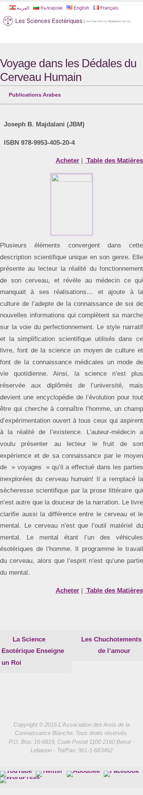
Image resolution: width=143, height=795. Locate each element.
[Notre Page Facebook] (83, 772)
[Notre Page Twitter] (49, 772)
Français (108, 8)
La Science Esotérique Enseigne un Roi (33, 648)
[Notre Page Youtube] (16, 772)
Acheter (67, 158)
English (80, 8)
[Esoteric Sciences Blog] (20, 778)
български (51, 8)
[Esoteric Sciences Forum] (121, 772)
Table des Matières (114, 158)
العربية (22, 8)
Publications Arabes (35, 94)
